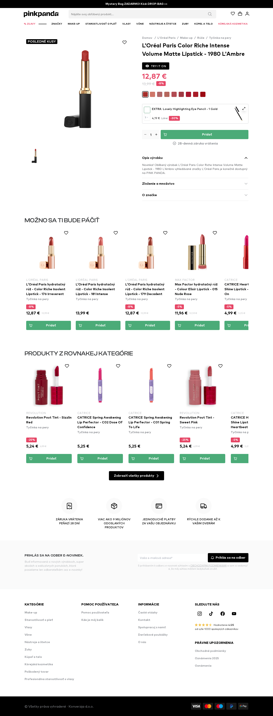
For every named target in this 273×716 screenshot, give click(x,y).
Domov (149, 38)
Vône (28, 634)
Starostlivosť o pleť (39, 620)
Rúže (200, 38)
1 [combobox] (145, 117)
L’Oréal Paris (166, 38)
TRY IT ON (158, 66)
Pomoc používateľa (95, 612)
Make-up (186, 38)
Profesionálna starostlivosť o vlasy (49, 679)
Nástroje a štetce (37, 642)
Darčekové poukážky (153, 634)
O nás (142, 642)
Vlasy (28, 627)
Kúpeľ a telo (33, 657)
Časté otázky (147, 612)
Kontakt (144, 620)
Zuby (28, 649)
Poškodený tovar (37, 671)
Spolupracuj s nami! (152, 627)
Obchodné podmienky (210, 651)
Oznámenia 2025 (207, 658)
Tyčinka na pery (220, 38)
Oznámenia (203, 665)
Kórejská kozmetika (39, 664)
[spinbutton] (150, 134)
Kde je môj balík (92, 620)
